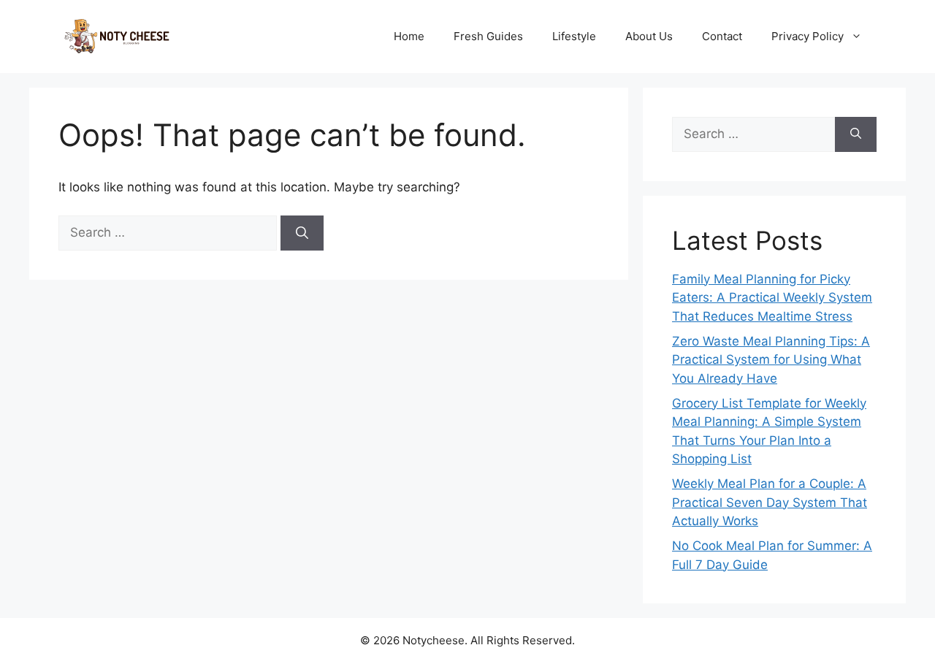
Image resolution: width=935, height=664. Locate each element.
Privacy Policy (807, 36)
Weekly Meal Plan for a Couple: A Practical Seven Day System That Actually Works (769, 502)
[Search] (302, 233)
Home (409, 36)
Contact (722, 36)
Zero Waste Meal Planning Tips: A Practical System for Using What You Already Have (771, 360)
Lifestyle (574, 36)
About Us (649, 36)
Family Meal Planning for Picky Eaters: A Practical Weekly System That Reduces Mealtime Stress (772, 298)
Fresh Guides (488, 36)
